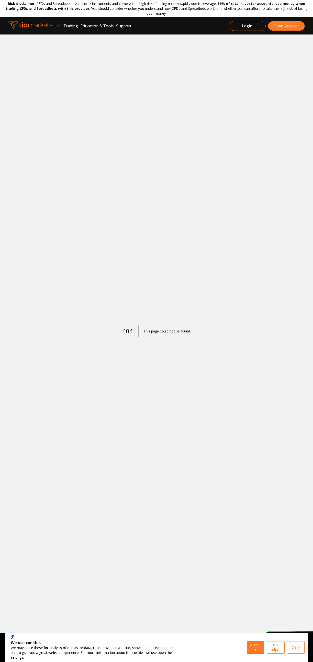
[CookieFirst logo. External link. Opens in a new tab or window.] (12, 637)
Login (247, 26)
